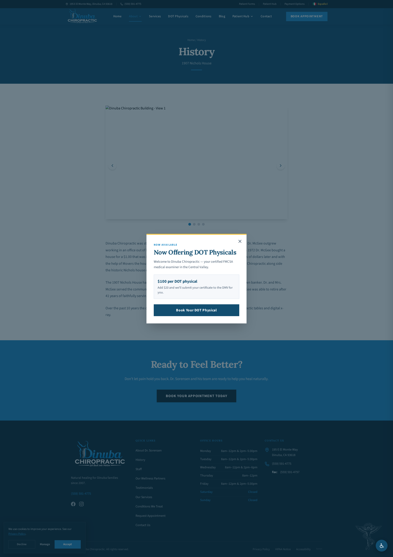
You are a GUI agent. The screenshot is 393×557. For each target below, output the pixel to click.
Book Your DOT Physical (196, 310)
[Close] (240, 241)
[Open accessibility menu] (382, 546)
